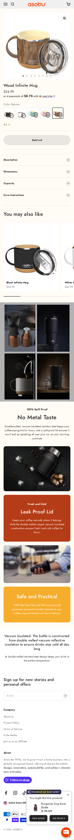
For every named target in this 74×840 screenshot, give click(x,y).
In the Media (10, 735)
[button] (37, 96)
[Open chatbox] (66, 832)
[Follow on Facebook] (6, 792)
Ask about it (59, 818)
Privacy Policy (11, 723)
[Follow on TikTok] (24, 792)
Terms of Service (13, 729)
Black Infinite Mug (17, 282)
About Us (9, 716)
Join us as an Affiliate (15, 741)
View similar (38, 818)
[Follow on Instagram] (15, 792)
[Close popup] (68, 795)
